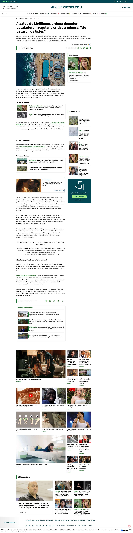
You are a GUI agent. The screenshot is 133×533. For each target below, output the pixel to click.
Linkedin (40, 525)
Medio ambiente (32, 14)
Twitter (30, 525)
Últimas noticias (30, 520)
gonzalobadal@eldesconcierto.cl (19, 531)
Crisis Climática (13, 1)
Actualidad (43, 14)
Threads (50, 526)
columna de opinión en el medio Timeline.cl (32, 147)
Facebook (26, 525)
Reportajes (76, 14)
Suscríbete (79, 196)
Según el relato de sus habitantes (26, 276)
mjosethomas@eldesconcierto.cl (107, 529)
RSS (79, 525)
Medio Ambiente (29, 18)
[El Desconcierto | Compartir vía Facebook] (78, 48)
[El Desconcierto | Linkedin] (125, 1)
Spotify (43, 525)
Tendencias (54, 14)
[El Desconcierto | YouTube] (123, 1)
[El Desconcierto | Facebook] (115, 1)
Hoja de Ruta (65, 14)
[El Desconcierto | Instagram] (120, 1)
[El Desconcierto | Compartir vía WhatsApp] (84, 48)
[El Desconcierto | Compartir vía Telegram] (90, 48)
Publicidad (84, 525)
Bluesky (53, 525)
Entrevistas (86, 14)
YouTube (36, 525)
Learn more (58, 190)
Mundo (103, 14)
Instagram (33, 525)
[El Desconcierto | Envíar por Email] (87, 48)
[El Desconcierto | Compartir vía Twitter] (81, 48)
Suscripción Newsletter (71, 525)
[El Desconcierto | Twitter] (117, 1)
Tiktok (46, 525)
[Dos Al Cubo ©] (126, 531)
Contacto (90, 525)
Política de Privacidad (60, 525)
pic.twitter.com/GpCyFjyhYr (47, 253)
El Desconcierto (20, 18)
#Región (19, 242)
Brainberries (46, 180)
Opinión (95, 14)
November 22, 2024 (53, 255)
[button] (126, 7)
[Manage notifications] (129, 526)
